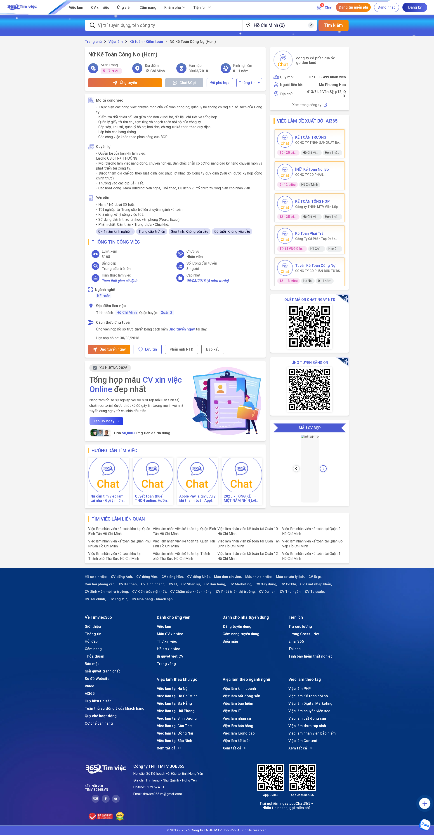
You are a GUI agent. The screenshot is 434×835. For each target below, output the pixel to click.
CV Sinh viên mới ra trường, (107, 592)
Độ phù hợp (219, 82)
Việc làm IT (232, 711)
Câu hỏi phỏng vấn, (100, 584)
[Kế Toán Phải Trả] (285, 236)
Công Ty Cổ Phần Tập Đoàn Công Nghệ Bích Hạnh (315, 239)
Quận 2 (166, 312)
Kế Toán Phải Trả (309, 233)
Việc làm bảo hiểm (238, 703)
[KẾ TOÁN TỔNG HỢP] (285, 204)
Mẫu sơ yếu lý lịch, (290, 577)
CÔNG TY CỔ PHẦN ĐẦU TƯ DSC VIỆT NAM (318, 271)
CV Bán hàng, (215, 584)
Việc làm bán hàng (238, 726)
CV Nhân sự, (191, 584)
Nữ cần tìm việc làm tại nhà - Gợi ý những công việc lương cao (107, 498)
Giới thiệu (93, 626)
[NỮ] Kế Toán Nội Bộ (312, 169)
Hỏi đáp (91, 641)
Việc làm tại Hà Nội (173, 688)
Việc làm (76, 7)
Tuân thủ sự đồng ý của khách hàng (114, 708)
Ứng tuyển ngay (182, 329)
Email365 (296, 641)
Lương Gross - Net (304, 634)
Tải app (294, 649)
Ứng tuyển (128, 82)
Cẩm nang (147, 7)
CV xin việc (100, 7)
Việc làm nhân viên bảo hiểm (312, 733)
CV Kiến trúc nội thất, (149, 592)
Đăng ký (415, 7)
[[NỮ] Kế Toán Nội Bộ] (285, 172)
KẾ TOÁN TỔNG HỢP (312, 201)
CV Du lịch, (267, 592)
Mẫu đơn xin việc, (228, 577)
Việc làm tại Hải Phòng (176, 711)
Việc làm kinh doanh (239, 688)
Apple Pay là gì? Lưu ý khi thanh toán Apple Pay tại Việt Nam (197, 498)
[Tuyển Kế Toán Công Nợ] (285, 268)
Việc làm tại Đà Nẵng (174, 703)
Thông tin (247, 82)
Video (89, 686)
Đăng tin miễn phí (353, 7)
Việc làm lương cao (239, 733)
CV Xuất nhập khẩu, (316, 584)
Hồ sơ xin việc (168, 649)
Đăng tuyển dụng (237, 626)
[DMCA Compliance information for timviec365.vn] (120, 816)
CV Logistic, (118, 599)
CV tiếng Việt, (147, 577)
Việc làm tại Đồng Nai (175, 733)
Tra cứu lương (300, 626)
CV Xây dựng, (266, 584)
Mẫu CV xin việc (170, 634)
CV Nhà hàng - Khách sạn (152, 599)
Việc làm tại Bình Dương (177, 718)
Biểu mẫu (230, 641)
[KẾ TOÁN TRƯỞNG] (285, 140)
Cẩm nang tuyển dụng (241, 634)
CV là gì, (315, 577)
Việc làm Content (303, 741)
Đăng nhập (386, 7)
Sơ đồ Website (97, 679)
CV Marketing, (240, 584)
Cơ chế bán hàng (99, 723)
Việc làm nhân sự (237, 718)
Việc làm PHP (299, 688)
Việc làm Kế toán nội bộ (308, 696)
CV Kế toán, (128, 584)
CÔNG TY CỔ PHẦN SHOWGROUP (309, 175)
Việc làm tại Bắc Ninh (174, 741)
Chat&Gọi (187, 82)
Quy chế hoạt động (101, 716)
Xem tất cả (166, 748)
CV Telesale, (315, 592)
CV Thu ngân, (291, 592)
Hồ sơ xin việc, (96, 577)
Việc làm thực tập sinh (307, 726)
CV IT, (173, 584)
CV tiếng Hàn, (173, 577)
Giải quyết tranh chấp (102, 671)
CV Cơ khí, (289, 584)
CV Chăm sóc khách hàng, (191, 592)
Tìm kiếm (333, 25)
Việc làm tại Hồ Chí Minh (177, 696)
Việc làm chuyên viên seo (309, 711)
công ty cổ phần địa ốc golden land (315, 60)
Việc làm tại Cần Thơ (174, 726)
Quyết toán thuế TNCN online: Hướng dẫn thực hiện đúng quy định (152, 498)
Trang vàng (166, 664)
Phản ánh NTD (181, 349)
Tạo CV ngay (103, 421)
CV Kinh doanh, (153, 584)
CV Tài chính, (95, 599)
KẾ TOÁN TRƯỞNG (310, 137)
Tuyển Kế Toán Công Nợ (315, 265)
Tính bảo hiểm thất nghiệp (310, 656)
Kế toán (103, 295)
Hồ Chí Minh (127, 312)
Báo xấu (212, 349)
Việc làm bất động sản (241, 696)
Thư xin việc (167, 641)
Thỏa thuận (94, 656)
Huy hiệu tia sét (98, 701)
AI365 (90, 693)
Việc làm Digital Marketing (310, 703)
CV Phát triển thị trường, (236, 592)
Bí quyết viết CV (170, 656)
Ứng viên (124, 7)
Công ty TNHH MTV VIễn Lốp (316, 207)
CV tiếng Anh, (122, 577)
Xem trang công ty (306, 105)
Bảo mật (92, 664)
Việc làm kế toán (236, 741)
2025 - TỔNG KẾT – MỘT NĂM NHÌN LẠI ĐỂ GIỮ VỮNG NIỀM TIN (240, 498)
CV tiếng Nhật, (199, 577)
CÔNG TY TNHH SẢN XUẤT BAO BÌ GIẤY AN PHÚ (318, 143)
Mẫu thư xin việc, (259, 577)
